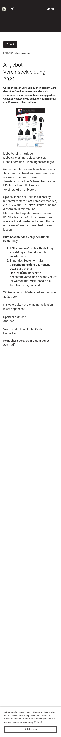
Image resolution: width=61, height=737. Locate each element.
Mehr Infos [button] (39, 722)
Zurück (10, 44)
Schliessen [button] (30, 729)
